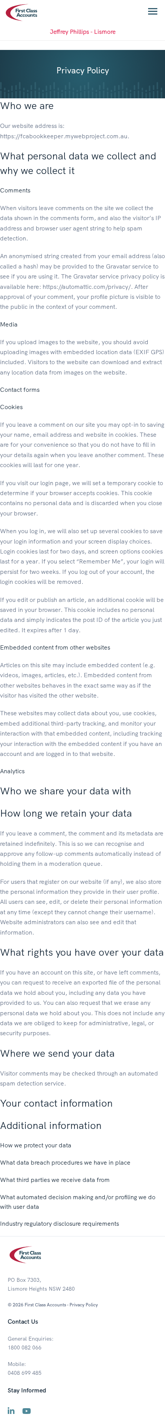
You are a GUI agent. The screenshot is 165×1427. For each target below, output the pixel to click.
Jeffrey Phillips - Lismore (83, 31)
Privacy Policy (83, 1305)
